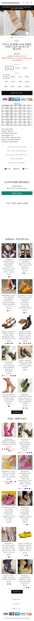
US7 (6, 82)
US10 (19, 86)
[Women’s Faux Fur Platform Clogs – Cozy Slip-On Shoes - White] (13, 481)
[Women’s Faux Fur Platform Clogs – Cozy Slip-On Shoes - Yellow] (2, 481)
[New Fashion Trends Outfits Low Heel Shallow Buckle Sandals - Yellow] (28, 273)
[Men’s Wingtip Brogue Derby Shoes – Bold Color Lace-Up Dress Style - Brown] (25, 555)
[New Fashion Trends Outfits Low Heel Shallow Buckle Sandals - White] (26, 273)
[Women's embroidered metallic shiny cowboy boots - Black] (7, 449)
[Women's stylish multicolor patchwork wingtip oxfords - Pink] (4, 375)
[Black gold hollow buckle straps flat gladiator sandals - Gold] (7, 406)
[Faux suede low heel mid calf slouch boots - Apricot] (5, 232)
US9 (5, 86)
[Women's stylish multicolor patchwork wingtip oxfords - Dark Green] (13, 375)
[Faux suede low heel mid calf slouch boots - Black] (9, 232)
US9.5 (13, 86)
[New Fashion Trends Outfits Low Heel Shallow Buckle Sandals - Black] (24, 273)
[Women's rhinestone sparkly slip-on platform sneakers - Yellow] (22, 587)
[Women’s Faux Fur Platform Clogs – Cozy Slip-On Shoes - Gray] (11, 483)
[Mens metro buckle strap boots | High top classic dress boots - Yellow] (22, 343)
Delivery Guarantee (17, 151)
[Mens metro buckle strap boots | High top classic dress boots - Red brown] (24, 343)
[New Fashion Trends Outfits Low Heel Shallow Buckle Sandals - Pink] (22, 273)
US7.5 (13, 82)
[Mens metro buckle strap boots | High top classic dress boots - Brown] (28, 343)
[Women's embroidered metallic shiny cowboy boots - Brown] (11, 451)
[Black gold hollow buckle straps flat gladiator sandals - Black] (9, 406)
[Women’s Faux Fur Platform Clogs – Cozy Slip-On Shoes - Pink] (9, 481)
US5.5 (13, 77)
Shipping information (17, 154)
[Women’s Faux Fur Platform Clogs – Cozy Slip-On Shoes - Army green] (7, 483)
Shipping (9, 56)
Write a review (17, 193)
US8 (20, 82)
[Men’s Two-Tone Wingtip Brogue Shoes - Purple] (8, 584)
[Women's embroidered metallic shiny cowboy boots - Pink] (13, 449)
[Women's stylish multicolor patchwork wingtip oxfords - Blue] (15, 375)
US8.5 (27, 82)
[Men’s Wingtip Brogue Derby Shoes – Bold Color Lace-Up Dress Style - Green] (27, 555)
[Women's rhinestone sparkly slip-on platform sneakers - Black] (28, 587)
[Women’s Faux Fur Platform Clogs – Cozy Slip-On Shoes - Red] (9, 483)
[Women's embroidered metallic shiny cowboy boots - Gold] (15, 449)
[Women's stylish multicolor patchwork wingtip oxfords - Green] (2, 375)
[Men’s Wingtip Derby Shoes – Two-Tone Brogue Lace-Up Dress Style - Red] (10, 343)
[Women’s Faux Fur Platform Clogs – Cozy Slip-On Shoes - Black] (11, 481)
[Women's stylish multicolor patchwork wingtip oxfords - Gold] (9, 375)
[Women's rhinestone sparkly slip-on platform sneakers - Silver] (24, 587)
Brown (18, 68)
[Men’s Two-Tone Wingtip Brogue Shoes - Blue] (10, 584)
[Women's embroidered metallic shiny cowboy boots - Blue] (9, 451)
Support (16, 604)
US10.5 (27, 86)
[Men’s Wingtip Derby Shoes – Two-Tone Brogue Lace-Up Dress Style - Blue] (12, 343)
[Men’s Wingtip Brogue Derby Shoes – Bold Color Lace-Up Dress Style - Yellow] (23, 555)
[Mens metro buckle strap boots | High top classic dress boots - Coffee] (26, 343)
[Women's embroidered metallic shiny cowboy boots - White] (11, 449)
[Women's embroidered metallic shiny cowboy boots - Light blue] (7, 451)
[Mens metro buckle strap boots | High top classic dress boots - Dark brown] (30, 343)
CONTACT (17, 599)
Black (25, 68)
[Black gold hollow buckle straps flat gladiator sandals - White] (11, 406)
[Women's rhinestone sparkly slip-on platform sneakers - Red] (26, 587)
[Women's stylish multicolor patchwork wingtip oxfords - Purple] (11, 375)
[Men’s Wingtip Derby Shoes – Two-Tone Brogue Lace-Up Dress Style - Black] (8, 343)
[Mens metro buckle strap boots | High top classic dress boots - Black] (20, 343)
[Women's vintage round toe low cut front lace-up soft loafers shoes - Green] (23, 408)
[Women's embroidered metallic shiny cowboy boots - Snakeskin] (4, 449)
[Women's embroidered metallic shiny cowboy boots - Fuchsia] (2, 449)
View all (17, 412)
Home (16, 41)
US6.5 (27, 77)
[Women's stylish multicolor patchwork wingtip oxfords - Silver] (7, 375)
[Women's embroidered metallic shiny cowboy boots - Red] (9, 449)
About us (16, 608)
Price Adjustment (17, 162)
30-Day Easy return (17, 147)
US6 (20, 77)
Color (17, 64)
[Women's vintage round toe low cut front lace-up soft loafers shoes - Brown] (27, 408)
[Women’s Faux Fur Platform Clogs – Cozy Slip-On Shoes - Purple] (15, 481)
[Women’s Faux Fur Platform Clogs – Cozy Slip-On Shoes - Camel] (4, 481)
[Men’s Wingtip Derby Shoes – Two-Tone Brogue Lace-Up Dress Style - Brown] (5, 343)
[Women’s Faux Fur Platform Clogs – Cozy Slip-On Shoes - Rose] (7, 481)
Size (17, 73)
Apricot (9, 68)
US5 (6, 77)
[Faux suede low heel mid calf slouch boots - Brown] (7, 232)
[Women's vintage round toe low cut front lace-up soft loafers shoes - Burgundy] (25, 408)
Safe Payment (17, 158)
